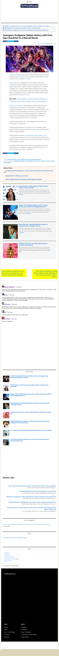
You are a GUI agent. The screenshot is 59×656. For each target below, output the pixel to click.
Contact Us (7, 555)
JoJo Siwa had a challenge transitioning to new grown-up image (30, 430)
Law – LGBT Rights (9, 632)
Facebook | (14, 537)
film (17, 123)
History (28, 159)
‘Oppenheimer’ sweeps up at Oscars (16, 176)
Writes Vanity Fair (14, 82)
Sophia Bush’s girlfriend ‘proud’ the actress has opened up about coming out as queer (26, 26)
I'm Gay (38, 161)
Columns (6, 634)
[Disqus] (29, 303)
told (36, 129)
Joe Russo (28, 78)
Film (35, 161)
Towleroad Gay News (29, 6)
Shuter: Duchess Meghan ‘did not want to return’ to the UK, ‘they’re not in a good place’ (32, 486)
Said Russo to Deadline (16, 105)
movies (27, 94)
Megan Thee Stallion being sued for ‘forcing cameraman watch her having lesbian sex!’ (25, 30)
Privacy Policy (8, 560)
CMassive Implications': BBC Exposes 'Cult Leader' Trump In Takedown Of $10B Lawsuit (32, 502)
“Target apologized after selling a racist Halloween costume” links (37, 491)
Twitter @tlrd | (7, 537)
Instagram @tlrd (22, 537)
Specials (6, 637)
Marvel (19, 76)
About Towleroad (9, 557)
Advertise (6, 553)
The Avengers (7, 162)
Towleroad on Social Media (11, 559)
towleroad (33, 159)
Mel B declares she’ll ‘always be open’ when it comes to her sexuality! (21, 28)
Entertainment (12, 159)
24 (55, 43)
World (39, 159)
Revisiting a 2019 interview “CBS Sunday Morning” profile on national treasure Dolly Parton (31, 496)
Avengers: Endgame (15, 74)
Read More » (21, 194)
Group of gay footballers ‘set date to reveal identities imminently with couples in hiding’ (26, 524)
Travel (6, 627)
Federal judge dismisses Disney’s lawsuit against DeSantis (23, 179)
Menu (30, 2)
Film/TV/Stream (21, 159)
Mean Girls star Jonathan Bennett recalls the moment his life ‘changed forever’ (33, 225)
